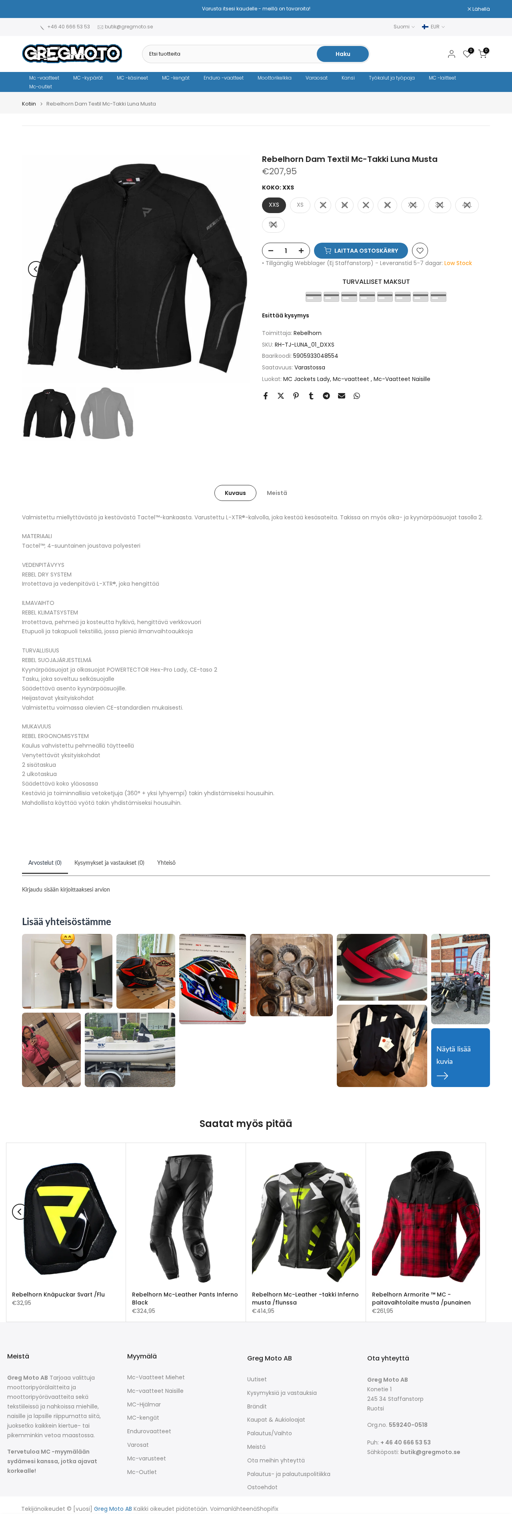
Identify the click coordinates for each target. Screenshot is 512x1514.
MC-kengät (143, 1418)
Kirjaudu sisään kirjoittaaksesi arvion (66, 890)
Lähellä (35, 9)
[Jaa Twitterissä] (280, 395)
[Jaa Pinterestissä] (296, 395)
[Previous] (36, 269)
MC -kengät (176, 77)
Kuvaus (235, 493)
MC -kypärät (88, 77)
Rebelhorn (308, 333)
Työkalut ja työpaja (392, 77)
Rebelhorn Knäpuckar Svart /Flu (58, 1295)
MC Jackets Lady (306, 379)
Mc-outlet (40, 86)
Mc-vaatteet (352, 379)
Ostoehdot (262, 1487)
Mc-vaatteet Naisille (155, 1391)
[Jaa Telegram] (326, 395)
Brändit (257, 1406)
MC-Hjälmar (144, 1404)
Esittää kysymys (285, 315)
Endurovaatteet (149, 1431)
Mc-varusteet (146, 1458)
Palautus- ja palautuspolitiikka (288, 1474)
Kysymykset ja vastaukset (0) (109, 863)
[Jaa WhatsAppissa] (356, 395)
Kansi (348, 77)
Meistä (277, 493)
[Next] (236, 269)
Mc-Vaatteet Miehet (156, 1377)
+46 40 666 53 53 (68, 26)
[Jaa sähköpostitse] (341, 395)
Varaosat (317, 77)
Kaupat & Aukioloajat (276, 1420)
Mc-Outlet (142, 1472)
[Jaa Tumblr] (311, 395)
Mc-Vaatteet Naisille (402, 379)
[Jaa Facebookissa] (265, 395)
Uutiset (257, 1379)
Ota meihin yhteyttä (276, 1460)
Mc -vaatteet (44, 77)
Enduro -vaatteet (224, 77)
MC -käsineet (132, 77)
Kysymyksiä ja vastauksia (282, 1393)
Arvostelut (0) (45, 863)
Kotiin (29, 103)
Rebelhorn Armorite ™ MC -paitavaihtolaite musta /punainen (421, 1299)
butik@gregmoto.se (129, 26)
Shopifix (267, 1509)
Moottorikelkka (275, 77)
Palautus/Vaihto (269, 1433)
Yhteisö (166, 863)
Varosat (138, 1445)
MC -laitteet (442, 77)
